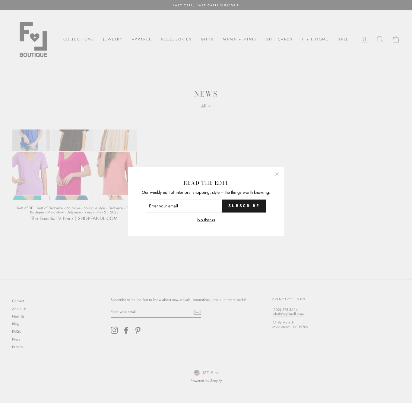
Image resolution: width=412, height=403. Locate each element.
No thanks (206, 220)
